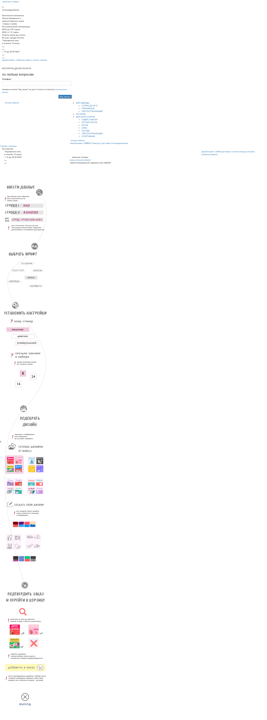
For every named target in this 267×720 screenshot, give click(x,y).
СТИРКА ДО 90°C (89, 105)
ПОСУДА (85, 130)
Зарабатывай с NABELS (81, 143)
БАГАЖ (84, 125)
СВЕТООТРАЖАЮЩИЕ (92, 111)
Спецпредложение (119, 143)
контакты (251, 151)
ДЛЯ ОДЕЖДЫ (82, 102)
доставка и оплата (30, 59)
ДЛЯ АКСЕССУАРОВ (85, 116)
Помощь (96, 143)
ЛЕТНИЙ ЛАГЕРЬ (89, 122)
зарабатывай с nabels (12, 59)
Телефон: (6, 79)
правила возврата (209, 154)
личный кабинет (12, 102)
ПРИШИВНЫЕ (87, 108)
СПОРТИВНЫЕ (88, 136)
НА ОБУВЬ (81, 113)
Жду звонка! (65, 96)
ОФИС (84, 127)
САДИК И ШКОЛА (89, 119)
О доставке (105, 143)
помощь (43, 59)
